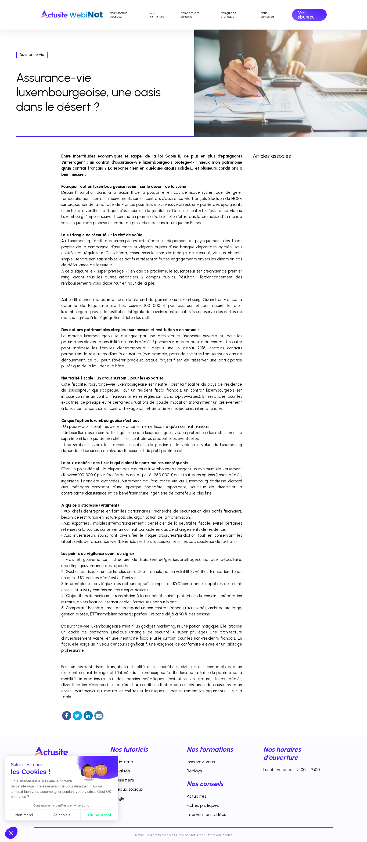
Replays (194, 770)
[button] (11, 832)
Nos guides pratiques (228, 15)
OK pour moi (99, 815)
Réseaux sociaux (126, 789)
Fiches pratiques (203, 805)
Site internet (122, 761)
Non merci (24, 815)
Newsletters (122, 780)
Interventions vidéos (206, 814)
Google (117, 798)
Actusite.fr (197, 835)
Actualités (120, 770)
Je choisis (61, 815)
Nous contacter (267, 15)
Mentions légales (220, 835)
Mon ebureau (306, 15)
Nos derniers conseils (190, 15)
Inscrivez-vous (201, 761)
